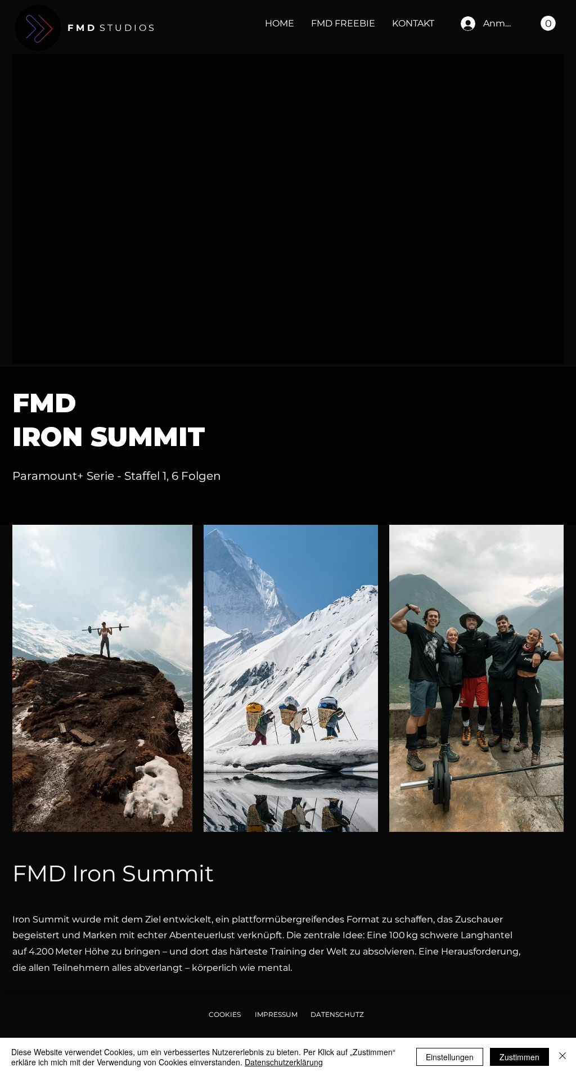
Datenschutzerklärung (284, 1062)
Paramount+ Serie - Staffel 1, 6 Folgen (118, 476)
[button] (548, 23)
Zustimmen (519, 1057)
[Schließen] (562, 1057)
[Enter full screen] (548, 348)
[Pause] (27, 348)
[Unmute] (46, 348)
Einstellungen (450, 1057)
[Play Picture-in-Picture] (529, 348)
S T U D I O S (111, 27)
